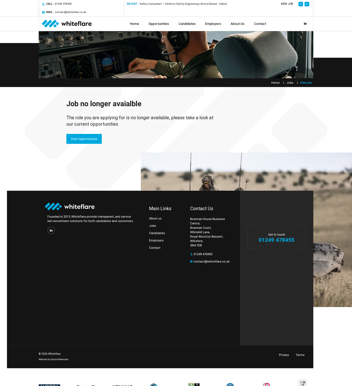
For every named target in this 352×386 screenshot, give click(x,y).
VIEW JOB (287, 3)
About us (155, 218)
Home (134, 24)
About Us (237, 24)
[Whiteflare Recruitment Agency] (66, 24)
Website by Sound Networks (53, 359)
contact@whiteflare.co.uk (212, 261)
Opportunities (158, 24)
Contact (260, 24)
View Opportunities (84, 139)
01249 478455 (203, 254)
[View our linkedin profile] (51, 230)
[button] (300, 4)
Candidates (187, 24)
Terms (300, 355)
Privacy (284, 355)
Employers (213, 24)
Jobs (289, 82)
